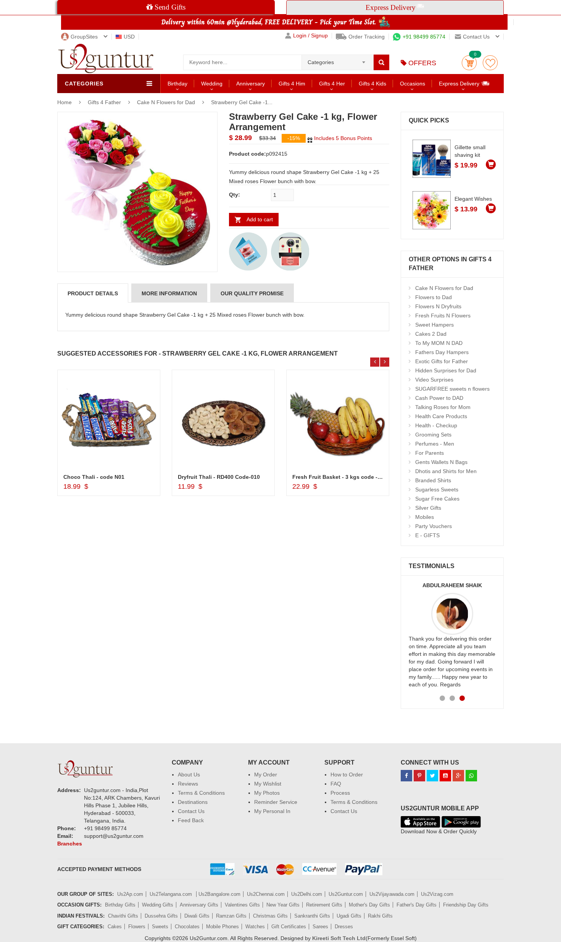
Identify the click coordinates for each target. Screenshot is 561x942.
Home (64, 102)
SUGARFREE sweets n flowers (452, 389)
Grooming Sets (433, 435)
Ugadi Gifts (349, 916)
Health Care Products (441, 416)
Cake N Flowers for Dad (166, 102)
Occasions (412, 84)
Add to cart (260, 219)
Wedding (211, 84)
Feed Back (191, 820)
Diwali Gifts (197, 916)
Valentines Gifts (242, 905)
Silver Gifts (428, 508)
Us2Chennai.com (266, 894)
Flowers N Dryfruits (438, 306)
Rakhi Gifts (380, 916)
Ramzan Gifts (231, 916)
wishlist (490, 62)
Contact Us (191, 811)
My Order (265, 774)
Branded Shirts (433, 480)
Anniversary (250, 84)
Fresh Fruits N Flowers (443, 315)
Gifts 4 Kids (372, 84)
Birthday (177, 84)
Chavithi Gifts (123, 916)
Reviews (188, 784)
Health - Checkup (436, 425)
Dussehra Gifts (161, 916)
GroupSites (84, 37)
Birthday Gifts (120, 905)
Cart (469, 62)
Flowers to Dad (433, 297)
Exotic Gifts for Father (441, 361)
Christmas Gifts (270, 916)
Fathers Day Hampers (442, 352)
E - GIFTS (427, 535)
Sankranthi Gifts (312, 916)
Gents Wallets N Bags (441, 462)
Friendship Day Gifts (465, 905)
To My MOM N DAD (439, 343)
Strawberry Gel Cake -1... (241, 102)
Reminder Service (275, 802)
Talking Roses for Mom (443, 407)
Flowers (136, 926)
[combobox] (337, 60)
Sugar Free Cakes (437, 499)
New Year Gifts (283, 905)
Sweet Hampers (434, 325)
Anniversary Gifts (199, 905)
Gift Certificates (288, 926)
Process (340, 793)
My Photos (267, 793)
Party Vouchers (433, 526)
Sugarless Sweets (436, 489)
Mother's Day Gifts (369, 905)
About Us (189, 774)
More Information (169, 293)
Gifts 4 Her (332, 84)
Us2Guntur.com (346, 894)
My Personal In (272, 811)
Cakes (115, 926)
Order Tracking (366, 37)
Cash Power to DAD (439, 398)
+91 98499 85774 (424, 37)
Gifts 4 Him (292, 84)
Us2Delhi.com (306, 894)
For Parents (429, 453)
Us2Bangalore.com (219, 894)
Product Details (93, 293)
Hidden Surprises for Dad (445, 370)
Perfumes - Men (434, 444)
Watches (255, 926)
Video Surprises (434, 380)
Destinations (193, 802)
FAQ (335, 784)
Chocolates (187, 926)
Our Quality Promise (252, 293)
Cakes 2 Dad (431, 334)
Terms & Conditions (201, 793)
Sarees (320, 926)
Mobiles (424, 517)
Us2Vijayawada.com (391, 894)
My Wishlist (267, 784)
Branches (69, 844)
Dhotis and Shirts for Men (446, 471)
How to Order (346, 774)
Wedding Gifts (157, 905)
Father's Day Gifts (417, 905)
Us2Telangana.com (171, 894)
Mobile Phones (222, 926)
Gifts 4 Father (105, 102)
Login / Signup (310, 36)
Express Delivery (460, 84)
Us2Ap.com (130, 894)
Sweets (160, 926)
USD (129, 37)
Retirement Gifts (324, 905)
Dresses (344, 926)
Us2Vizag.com (437, 894)
